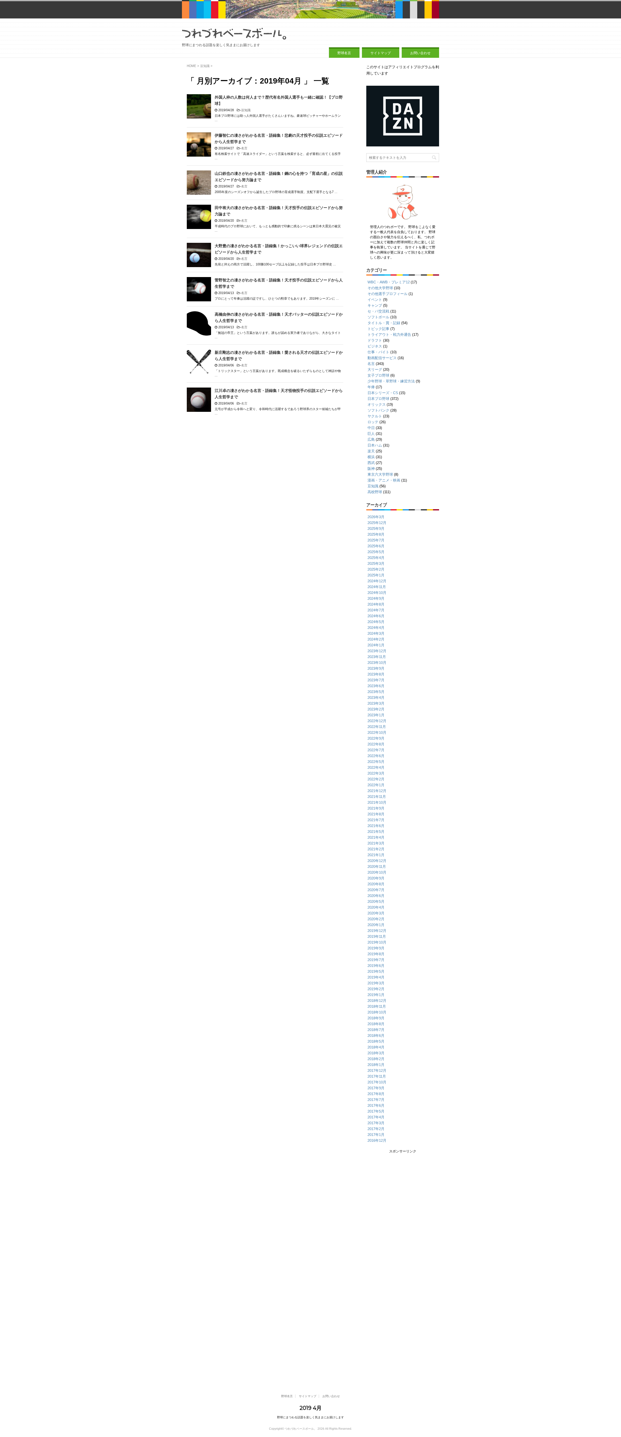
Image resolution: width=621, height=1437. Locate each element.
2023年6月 (376, 686)
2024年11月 (377, 587)
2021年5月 (376, 831)
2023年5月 (376, 692)
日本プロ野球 (378, 399)
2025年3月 (376, 563)
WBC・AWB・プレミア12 (389, 282)
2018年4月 (376, 1047)
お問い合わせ (420, 53)
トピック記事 (378, 329)
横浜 (371, 457)
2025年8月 (376, 534)
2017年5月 (376, 1111)
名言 (244, 148)
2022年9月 (376, 738)
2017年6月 (376, 1105)
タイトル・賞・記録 (384, 323)
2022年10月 (377, 732)
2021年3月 (376, 843)
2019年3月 (376, 983)
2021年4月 (376, 837)
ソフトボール (378, 317)
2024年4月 (376, 628)
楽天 (371, 451)
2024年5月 (376, 622)
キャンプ (375, 305)
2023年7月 (376, 680)
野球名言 (344, 53)
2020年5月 (376, 901)
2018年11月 (377, 1006)
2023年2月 (376, 709)
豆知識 (246, 110)
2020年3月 (376, 913)
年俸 (371, 387)
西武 (371, 463)
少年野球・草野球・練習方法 (391, 381)
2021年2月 (376, 849)
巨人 (371, 433)
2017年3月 (376, 1123)
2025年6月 (376, 546)
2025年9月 (376, 528)
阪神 (371, 468)
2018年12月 (377, 1000)
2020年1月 (376, 925)
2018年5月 (376, 1041)
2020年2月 (376, 919)
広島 (371, 439)
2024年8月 (376, 604)
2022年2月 (376, 779)
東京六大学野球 (380, 474)
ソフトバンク (378, 410)
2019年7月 (376, 960)
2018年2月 (376, 1059)
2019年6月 (376, 966)
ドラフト (375, 340)
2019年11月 (377, 936)
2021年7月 (376, 820)
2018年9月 (376, 1018)
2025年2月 (376, 569)
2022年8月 (376, 744)
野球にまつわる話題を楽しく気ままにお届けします (310, 1417)
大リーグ (375, 369)
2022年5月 (376, 762)
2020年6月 (376, 896)
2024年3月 (376, 633)
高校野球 (375, 492)
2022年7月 (376, 750)
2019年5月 (376, 971)
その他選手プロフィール (388, 294)
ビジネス (375, 346)
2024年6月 (376, 616)
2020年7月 (376, 890)
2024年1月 (376, 645)
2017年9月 (376, 1088)
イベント (375, 299)
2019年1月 (376, 995)
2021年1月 (376, 855)
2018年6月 (376, 1035)
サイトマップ (380, 53)
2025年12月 (377, 523)
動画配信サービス (382, 358)
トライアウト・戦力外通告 (389, 334)
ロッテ (373, 422)
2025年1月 (376, 575)
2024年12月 (377, 581)
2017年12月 (377, 1070)
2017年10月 (377, 1082)
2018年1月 (376, 1065)
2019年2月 (376, 989)
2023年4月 (376, 697)
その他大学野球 (380, 288)
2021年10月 (377, 802)
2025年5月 (376, 552)
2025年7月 (376, 540)
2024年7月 (376, 610)
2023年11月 (377, 657)
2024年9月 (376, 598)
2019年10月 (377, 942)
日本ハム (375, 445)
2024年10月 (377, 593)
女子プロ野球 (378, 375)
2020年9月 (376, 878)
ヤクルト (375, 416)
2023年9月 (376, 668)
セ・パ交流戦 (378, 311)
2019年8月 (376, 954)
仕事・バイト (378, 352)
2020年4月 (376, 907)
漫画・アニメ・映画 (384, 480)
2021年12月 (377, 791)
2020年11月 (377, 866)
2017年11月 (377, 1076)
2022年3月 (376, 773)
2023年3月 (376, 703)
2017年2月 (376, 1129)
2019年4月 (376, 977)
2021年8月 (376, 814)
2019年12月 (377, 931)
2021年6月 (376, 826)
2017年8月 (376, 1094)
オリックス (377, 404)
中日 (371, 428)
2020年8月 (376, 884)
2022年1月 (376, 785)
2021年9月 (376, 808)
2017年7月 (376, 1100)
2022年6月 (376, 756)
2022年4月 (376, 767)
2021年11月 (377, 797)
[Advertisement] (402, 1188)
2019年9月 (376, 948)
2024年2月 (376, 639)
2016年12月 (377, 1140)
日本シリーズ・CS (383, 393)
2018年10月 (377, 1012)
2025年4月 (376, 558)
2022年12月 (377, 721)
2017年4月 (376, 1117)
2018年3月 (376, 1053)
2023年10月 (377, 662)
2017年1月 (376, 1135)
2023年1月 (376, 715)
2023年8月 (376, 674)
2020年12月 (377, 861)
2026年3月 (376, 517)
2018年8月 (376, 1024)
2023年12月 (377, 651)
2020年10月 (377, 872)
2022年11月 (377, 727)
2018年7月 (376, 1030)
